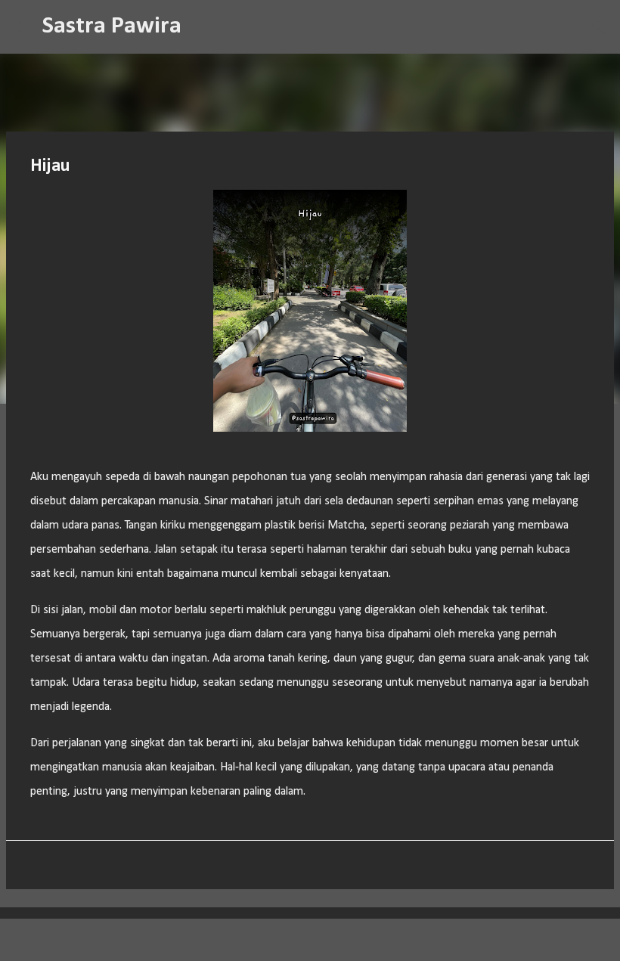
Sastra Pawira (111, 26)
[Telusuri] (203, 27)
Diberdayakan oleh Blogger (319, 940)
